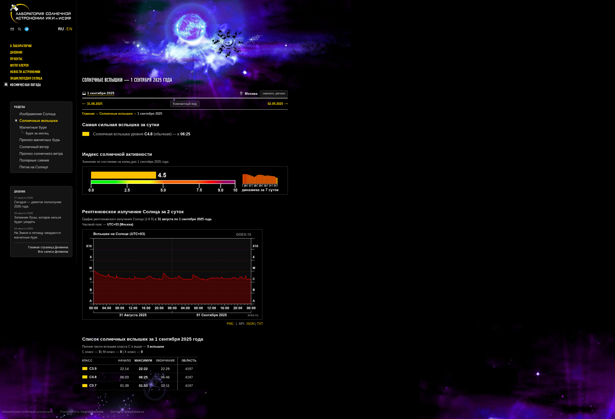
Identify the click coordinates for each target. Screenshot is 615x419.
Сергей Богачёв (92, 411)
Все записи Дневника (53, 251)
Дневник (16, 52)
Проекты (16, 58)
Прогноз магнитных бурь (39, 140)
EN (69, 29)
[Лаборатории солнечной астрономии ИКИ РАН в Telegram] (27, 29)
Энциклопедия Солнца (26, 78)
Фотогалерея (19, 65)
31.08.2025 (94, 104)
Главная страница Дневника (48, 247)
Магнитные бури (33, 127)
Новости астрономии (25, 71)
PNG (230, 323)
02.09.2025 (275, 104)
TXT (260, 323)
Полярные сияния (34, 160)
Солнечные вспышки (116, 113)
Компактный (185, 104)
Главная (88, 113)
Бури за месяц (37, 133)
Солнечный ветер (34, 147)
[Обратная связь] (12, 29)
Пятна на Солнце (33, 167)
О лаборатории (20, 46)
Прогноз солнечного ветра (41, 153)
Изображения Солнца (37, 114)
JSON (250, 323)
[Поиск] (19, 29)
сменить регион (274, 93)
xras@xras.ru (134, 411)
